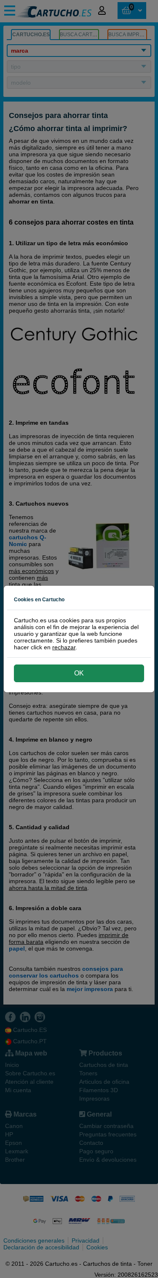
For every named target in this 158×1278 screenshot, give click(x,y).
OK (79, 673)
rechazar (63, 647)
